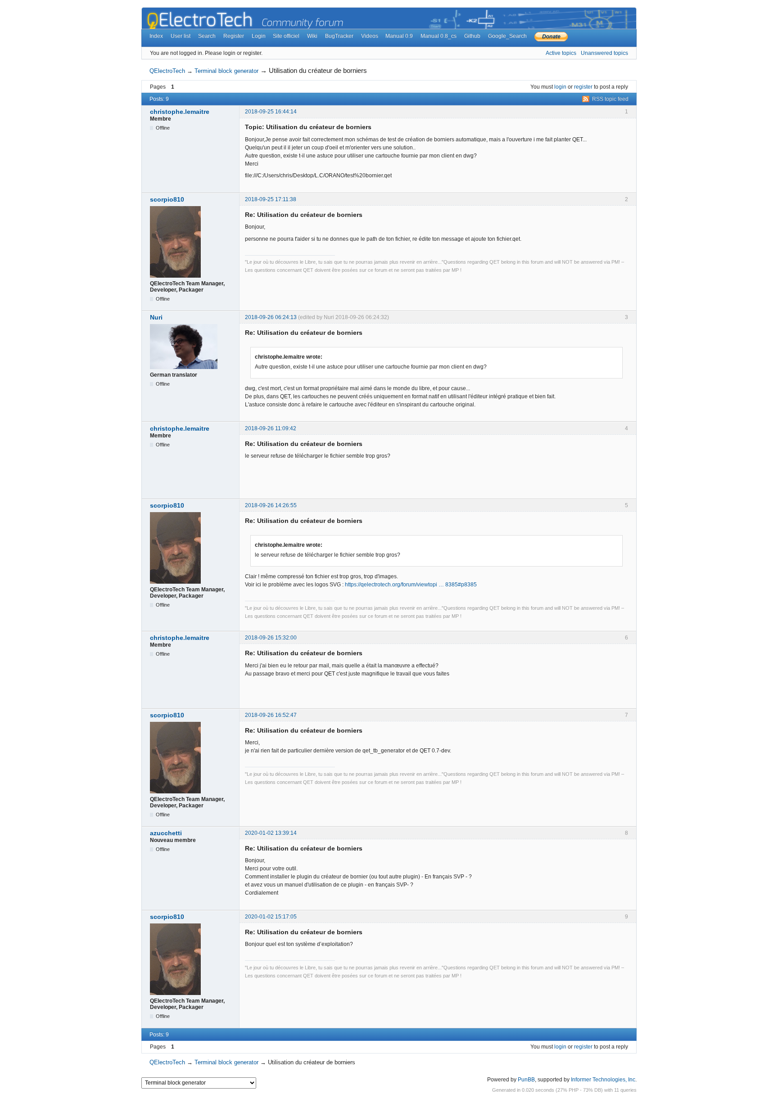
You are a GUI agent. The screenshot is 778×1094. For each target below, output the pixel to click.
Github (472, 36)
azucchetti (166, 833)
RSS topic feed (610, 99)
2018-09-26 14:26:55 (271, 505)
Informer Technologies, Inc (603, 1079)
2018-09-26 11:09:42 (270, 428)
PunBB (526, 1079)
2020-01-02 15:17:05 (271, 917)
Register (233, 36)
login (560, 87)
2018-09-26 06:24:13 (271, 317)
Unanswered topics (604, 53)
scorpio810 (167, 199)
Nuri (156, 317)
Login (259, 36)
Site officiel (286, 36)
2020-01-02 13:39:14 (271, 833)
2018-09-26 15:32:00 (271, 638)
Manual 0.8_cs (439, 36)
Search (207, 36)
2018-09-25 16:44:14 (271, 111)
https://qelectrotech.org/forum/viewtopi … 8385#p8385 (411, 584)
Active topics (561, 53)
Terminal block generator (226, 71)
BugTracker (339, 36)
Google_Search (507, 36)
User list (180, 36)
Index (156, 36)
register (583, 87)
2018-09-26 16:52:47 (271, 715)
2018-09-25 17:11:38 (270, 199)
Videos (369, 36)
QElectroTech (167, 71)
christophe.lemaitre (179, 111)
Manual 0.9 (399, 36)
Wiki (312, 36)
